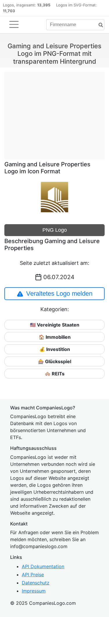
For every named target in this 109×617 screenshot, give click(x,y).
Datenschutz (35, 583)
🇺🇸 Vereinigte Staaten (54, 325)
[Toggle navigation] (14, 24)
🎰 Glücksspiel (54, 361)
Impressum (34, 591)
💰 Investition (54, 349)
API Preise (33, 574)
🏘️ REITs (55, 374)
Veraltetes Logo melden (59, 293)
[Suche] (98, 25)
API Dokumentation (43, 566)
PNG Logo (54, 230)
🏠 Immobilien (55, 337)
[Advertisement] (54, 112)
